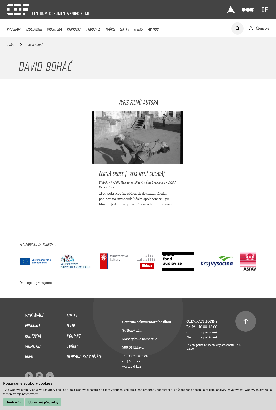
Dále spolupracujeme (36, 283)
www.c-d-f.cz (131, 366)
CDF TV (124, 28)
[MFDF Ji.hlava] (230, 9)
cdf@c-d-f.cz (131, 361)
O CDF (71, 324)
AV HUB (153, 28)
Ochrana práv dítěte (84, 355)
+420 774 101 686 (135, 356)
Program (13, 28)
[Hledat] (237, 28)
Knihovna (74, 28)
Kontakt (74, 335)
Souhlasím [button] (13, 402)
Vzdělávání (33, 28)
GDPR (29, 355)
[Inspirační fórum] (265, 10)
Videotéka (54, 28)
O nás (138, 28)
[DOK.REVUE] (248, 9)
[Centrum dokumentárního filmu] (18, 9)
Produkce (93, 28)
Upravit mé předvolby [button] (43, 402)
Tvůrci (110, 28)
